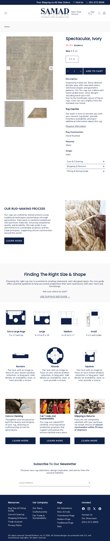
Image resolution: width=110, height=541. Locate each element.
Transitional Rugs (65, 515)
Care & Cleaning (16, 514)
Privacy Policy (15, 525)
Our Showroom (89, 518)
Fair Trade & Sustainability (39, 517)
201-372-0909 (96, 2)
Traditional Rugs (65, 522)
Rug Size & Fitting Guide (17, 509)
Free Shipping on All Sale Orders (53, 2)
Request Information (76, 126)
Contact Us (87, 514)
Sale (59, 526)
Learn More (20, 440)
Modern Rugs (63, 519)
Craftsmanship (40, 511)
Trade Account (15, 521)
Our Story (37, 508)
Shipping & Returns (17, 518)
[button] (21, 13)
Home (7, 26)
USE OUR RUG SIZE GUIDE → (55, 296)
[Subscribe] (90, 482)
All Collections (64, 508)
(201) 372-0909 (90, 522)
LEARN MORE (14, 240)
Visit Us (79, 2)
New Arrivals (63, 511)
